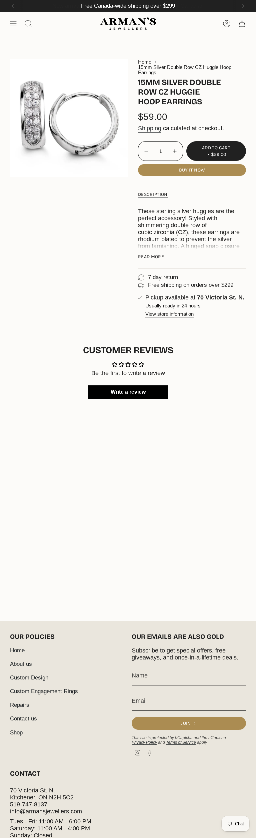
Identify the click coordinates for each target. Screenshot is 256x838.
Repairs (19, 705)
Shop (16, 732)
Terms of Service (181, 742)
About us (21, 664)
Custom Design (29, 677)
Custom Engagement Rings (44, 691)
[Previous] (13, 6)
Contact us (23, 718)
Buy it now (192, 170)
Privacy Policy (144, 742)
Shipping (149, 128)
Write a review (128, 392)
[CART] (242, 23)
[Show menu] (13, 23)
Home (144, 62)
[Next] (243, 6)
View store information (169, 314)
